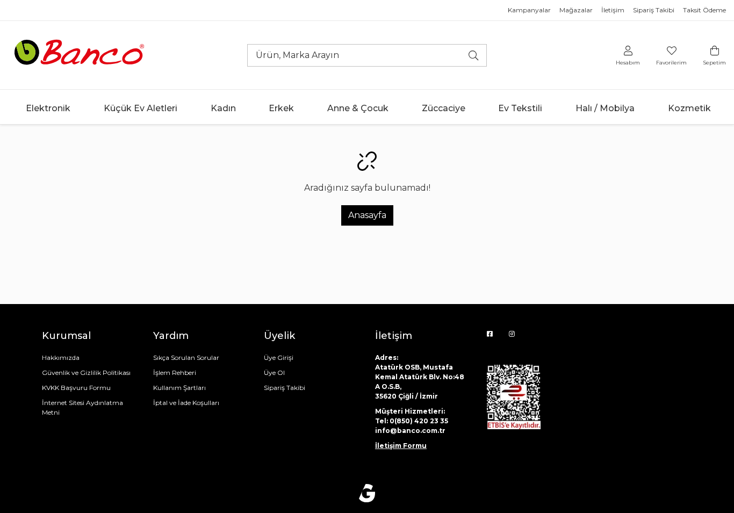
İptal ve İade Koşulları (186, 403)
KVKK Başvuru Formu (76, 388)
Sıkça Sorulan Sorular (186, 357)
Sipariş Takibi (653, 10)
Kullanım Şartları (179, 388)
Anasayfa (367, 215)
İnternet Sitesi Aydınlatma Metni (82, 407)
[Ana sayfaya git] (80, 54)
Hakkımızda (61, 357)
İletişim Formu (401, 446)
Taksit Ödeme (704, 10)
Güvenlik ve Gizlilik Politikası (86, 373)
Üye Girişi (278, 357)
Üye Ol (274, 373)
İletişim (612, 10)
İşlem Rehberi (174, 373)
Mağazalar (576, 10)
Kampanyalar (529, 10)
